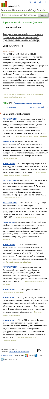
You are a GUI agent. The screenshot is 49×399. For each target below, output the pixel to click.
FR (45, 2)
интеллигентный (37, 107)
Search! (43, 15)
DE (35, 2)
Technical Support (15, 351)
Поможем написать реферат (27, 103)
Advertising (25, 351)
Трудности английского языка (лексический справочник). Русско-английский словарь (24, 22)
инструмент (12, 107)
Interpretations (13, 27)
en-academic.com (10, 4)
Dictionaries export (7, 355)
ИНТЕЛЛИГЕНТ (10, 119)
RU (30, 2)
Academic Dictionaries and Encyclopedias (23, 10)
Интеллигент (9, 222)
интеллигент (9, 141)
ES (40, 2)
